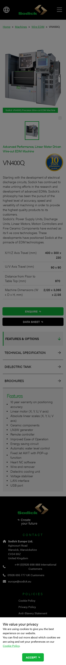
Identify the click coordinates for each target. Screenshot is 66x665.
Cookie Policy (11, 646)
